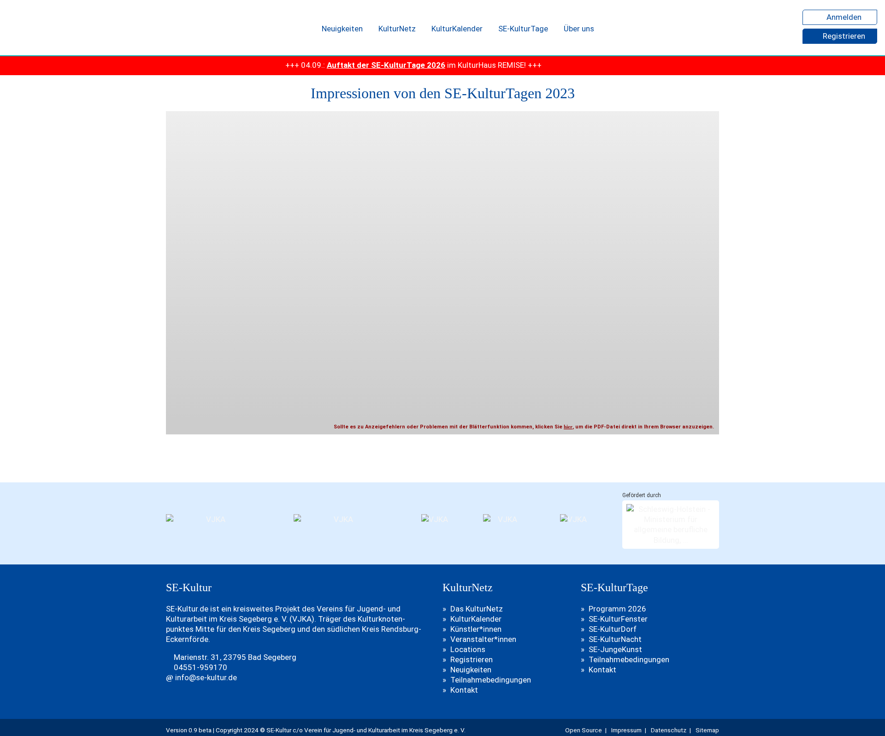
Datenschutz (668, 730)
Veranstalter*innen (483, 639)
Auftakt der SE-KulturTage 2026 (361, 65)
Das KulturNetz (476, 608)
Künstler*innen (476, 629)
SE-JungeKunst (615, 649)
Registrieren (843, 36)
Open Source (583, 730)
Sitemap (707, 730)
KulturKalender (457, 28)
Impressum (626, 730)
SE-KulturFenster (618, 618)
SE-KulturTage (523, 28)
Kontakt (464, 689)
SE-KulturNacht (615, 639)
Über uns (579, 28)
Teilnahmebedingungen (490, 679)
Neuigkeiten (342, 28)
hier (568, 426)
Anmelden (843, 17)
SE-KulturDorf (613, 629)
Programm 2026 (617, 608)
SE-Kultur (50, 27)
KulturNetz (397, 28)
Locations (467, 649)
